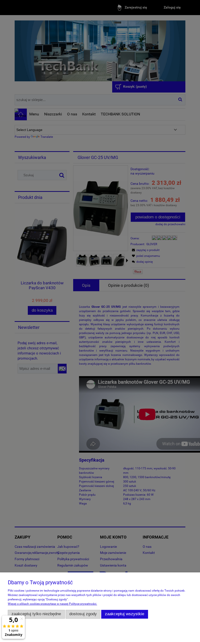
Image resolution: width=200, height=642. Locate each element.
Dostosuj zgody (83, 614)
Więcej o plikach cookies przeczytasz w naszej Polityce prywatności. (52, 603)
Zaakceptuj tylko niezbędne (36, 614)
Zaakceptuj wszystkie (124, 614)
